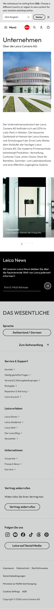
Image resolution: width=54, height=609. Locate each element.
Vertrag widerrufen (22, 507)
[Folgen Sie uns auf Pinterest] (46, 535)
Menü (12, 27)
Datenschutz (22, 568)
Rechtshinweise (40, 568)
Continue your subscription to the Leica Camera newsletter (47, 285)
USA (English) (11, 17)
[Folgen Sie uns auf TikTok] (31, 535)
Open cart (48, 27)
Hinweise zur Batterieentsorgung (19, 583)
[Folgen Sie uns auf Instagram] (7, 535)
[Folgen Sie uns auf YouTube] (15, 535)
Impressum (8, 568)
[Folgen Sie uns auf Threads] (39, 535)
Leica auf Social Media (27, 545)
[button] (48, 345)
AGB (24, 591)
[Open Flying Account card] (41, 27)
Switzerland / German (27, 332)
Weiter (39, 17)
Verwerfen (48, 17)
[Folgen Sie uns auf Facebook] (23, 535)
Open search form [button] (34, 27)
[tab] (22, 244)
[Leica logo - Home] (26, 27)
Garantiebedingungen (14, 575)
